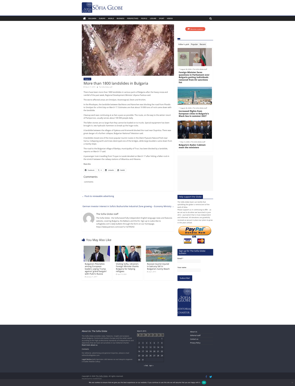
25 (147, 355)
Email (180, 258)
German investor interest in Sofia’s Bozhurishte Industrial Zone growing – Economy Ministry (128, 206)
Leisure (153, 18)
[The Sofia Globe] (84, 18)
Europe (102, 18)
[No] (292, 382)
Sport (161, 18)
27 (154, 355)
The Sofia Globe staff (105, 87)
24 (143, 355)
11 (147, 347)
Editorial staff (195, 335)
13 (154, 347)
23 (139, 355)
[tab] (183, 45)
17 (143, 351)
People (144, 18)
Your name (181, 267)
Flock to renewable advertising (98, 196)
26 (150, 355)
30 (139, 360)
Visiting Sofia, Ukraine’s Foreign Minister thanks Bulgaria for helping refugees (127, 267)
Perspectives (132, 18)
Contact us (194, 339)
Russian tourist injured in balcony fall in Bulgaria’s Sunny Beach (158, 266)
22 (162, 351)
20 (154, 351)
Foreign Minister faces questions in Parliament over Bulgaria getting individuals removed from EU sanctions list (194, 77)
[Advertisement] (195, 173)
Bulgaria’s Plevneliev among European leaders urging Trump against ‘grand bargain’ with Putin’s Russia (96, 268)
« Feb (146, 365)
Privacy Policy (195, 343)
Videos (170, 18)
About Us (193, 332)
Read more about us (89, 345)
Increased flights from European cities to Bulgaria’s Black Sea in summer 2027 (194, 113)
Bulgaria (92, 18)
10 (143, 347)
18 (147, 351)
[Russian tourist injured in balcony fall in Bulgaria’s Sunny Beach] (159, 247)
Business (120, 18)
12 (150, 347)
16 (139, 351)
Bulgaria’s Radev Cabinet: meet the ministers (192, 146)
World (111, 18)
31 (143, 360)
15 (162, 347)
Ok (204, 382)
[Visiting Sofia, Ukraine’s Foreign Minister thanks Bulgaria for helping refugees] (128, 247)
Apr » (151, 365)
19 (150, 351)
